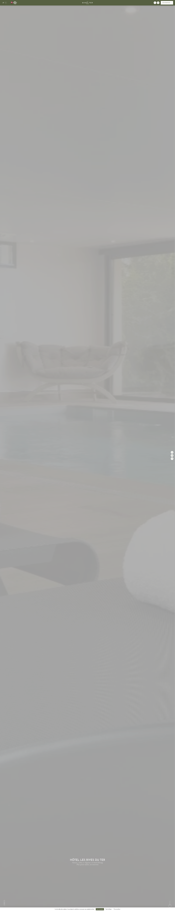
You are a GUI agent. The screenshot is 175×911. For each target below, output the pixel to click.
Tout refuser (108, 909)
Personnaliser (117, 909)
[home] (87, 2)
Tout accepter (99, 909)
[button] (5, 2)
